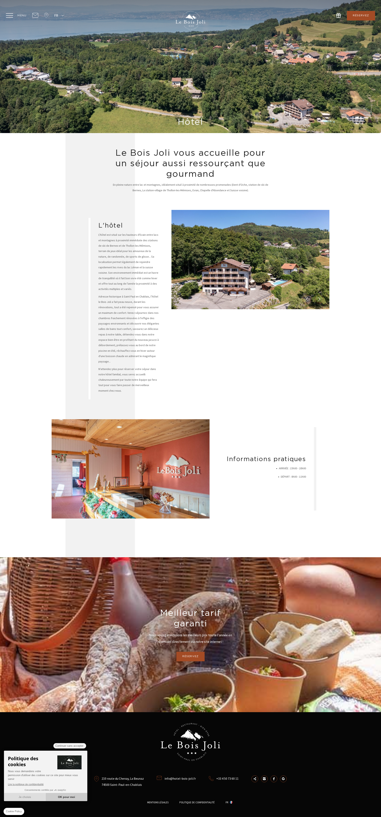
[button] (307, 299)
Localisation (46, 15)
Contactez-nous (35, 15)
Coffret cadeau (338, 15)
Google (283, 778)
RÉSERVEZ (361, 15)
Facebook (273, 778)
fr (56, 15)
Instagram (264, 778)
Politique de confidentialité (197, 802)
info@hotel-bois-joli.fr (180, 778)
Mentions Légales (157, 802)
